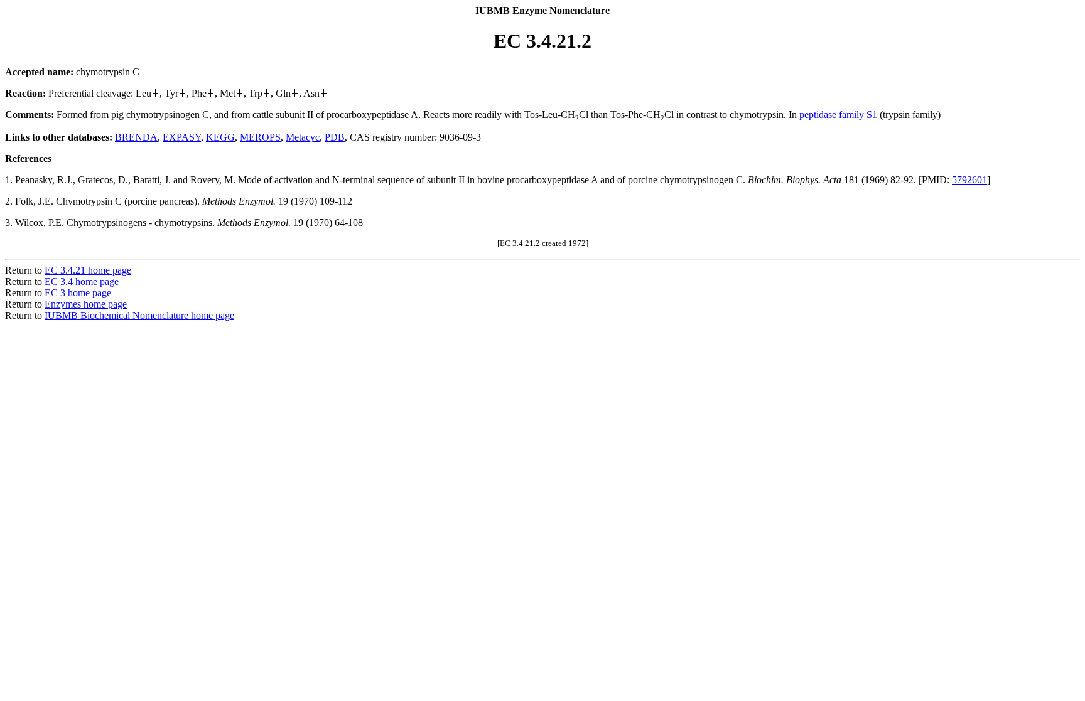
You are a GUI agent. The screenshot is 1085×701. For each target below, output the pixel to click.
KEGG (220, 137)
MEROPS (260, 137)
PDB (335, 137)
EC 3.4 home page (82, 281)
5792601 (969, 179)
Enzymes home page (86, 304)
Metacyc (303, 137)
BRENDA (136, 137)
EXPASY (182, 137)
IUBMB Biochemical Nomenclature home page (139, 315)
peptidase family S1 (838, 114)
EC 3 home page (78, 292)
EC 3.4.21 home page (88, 270)
